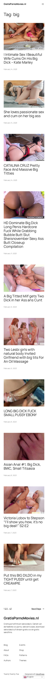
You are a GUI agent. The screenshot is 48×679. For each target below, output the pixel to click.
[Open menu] (42, 4)
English (30, 677)
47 (10, 608)
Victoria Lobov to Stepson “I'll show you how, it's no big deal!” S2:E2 (24, 522)
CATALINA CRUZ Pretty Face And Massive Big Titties (22, 169)
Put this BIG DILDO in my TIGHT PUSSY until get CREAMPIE (23, 579)
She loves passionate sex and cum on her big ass (24, 114)
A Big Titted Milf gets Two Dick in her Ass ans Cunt (24, 298)
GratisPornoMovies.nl (15, 3)
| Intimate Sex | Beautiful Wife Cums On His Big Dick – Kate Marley (23, 58)
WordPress (40, 674)
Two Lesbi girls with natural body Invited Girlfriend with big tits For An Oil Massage (24, 355)
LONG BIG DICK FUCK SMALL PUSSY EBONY (20, 413)
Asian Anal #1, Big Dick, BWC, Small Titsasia (22, 466)
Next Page (38, 608)
